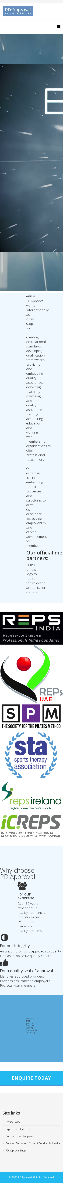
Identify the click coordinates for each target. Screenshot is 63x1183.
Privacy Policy (12, 1122)
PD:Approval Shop (15, 1150)
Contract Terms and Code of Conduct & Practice (32, 1143)
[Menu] (58, 26)
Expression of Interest (17, 1129)
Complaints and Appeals (19, 1136)
